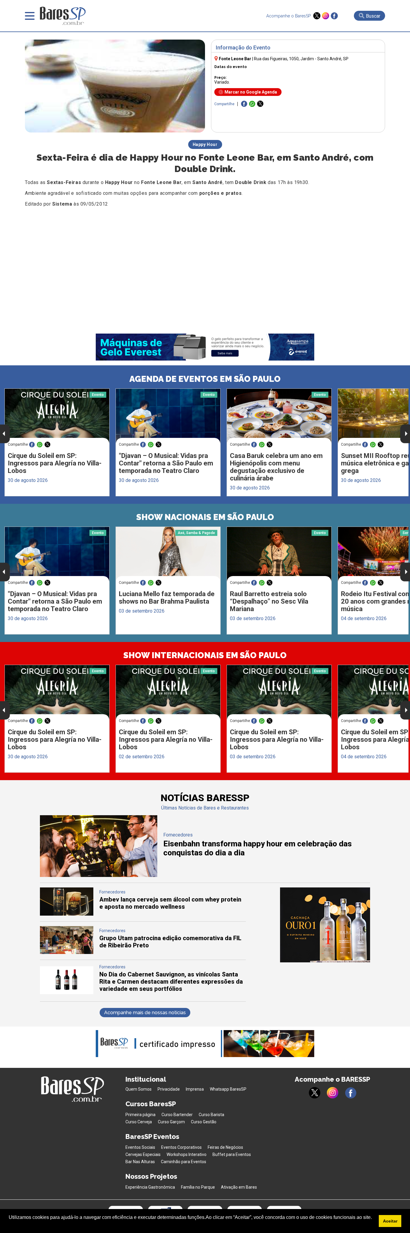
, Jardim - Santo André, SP (301, 58)
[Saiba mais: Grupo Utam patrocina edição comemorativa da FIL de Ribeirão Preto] (66, 952)
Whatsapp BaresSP (228, 1089)
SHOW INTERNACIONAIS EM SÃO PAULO (205, 655)
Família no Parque (198, 1187)
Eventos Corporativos (181, 1147)
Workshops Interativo (187, 1154)
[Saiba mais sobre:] (168, 416)
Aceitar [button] (390, 1221)
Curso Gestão (203, 1121)
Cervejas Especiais (143, 1154)
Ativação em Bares (239, 1187)
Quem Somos (138, 1089)
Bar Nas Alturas (140, 1161)
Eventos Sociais (140, 1147)
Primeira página (140, 1114)
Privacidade (169, 1089)
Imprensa (195, 1089)
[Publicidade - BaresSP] (325, 924)
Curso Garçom (171, 1121)
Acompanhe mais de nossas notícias (145, 1012)
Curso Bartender (177, 1114)
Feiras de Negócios (225, 1147)
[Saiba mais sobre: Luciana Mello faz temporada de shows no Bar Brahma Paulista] (168, 554)
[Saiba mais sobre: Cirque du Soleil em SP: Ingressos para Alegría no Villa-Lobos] (57, 416)
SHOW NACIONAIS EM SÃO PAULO (205, 517)
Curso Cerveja (138, 1121)
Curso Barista (211, 1114)
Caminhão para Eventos (183, 1161)
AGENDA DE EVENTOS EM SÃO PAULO (205, 379)
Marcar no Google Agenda (251, 92)
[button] (10, 1225)
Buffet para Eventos (232, 1154)
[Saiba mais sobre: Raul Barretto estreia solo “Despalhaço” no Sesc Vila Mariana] (279, 554)
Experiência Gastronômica (150, 1187)
